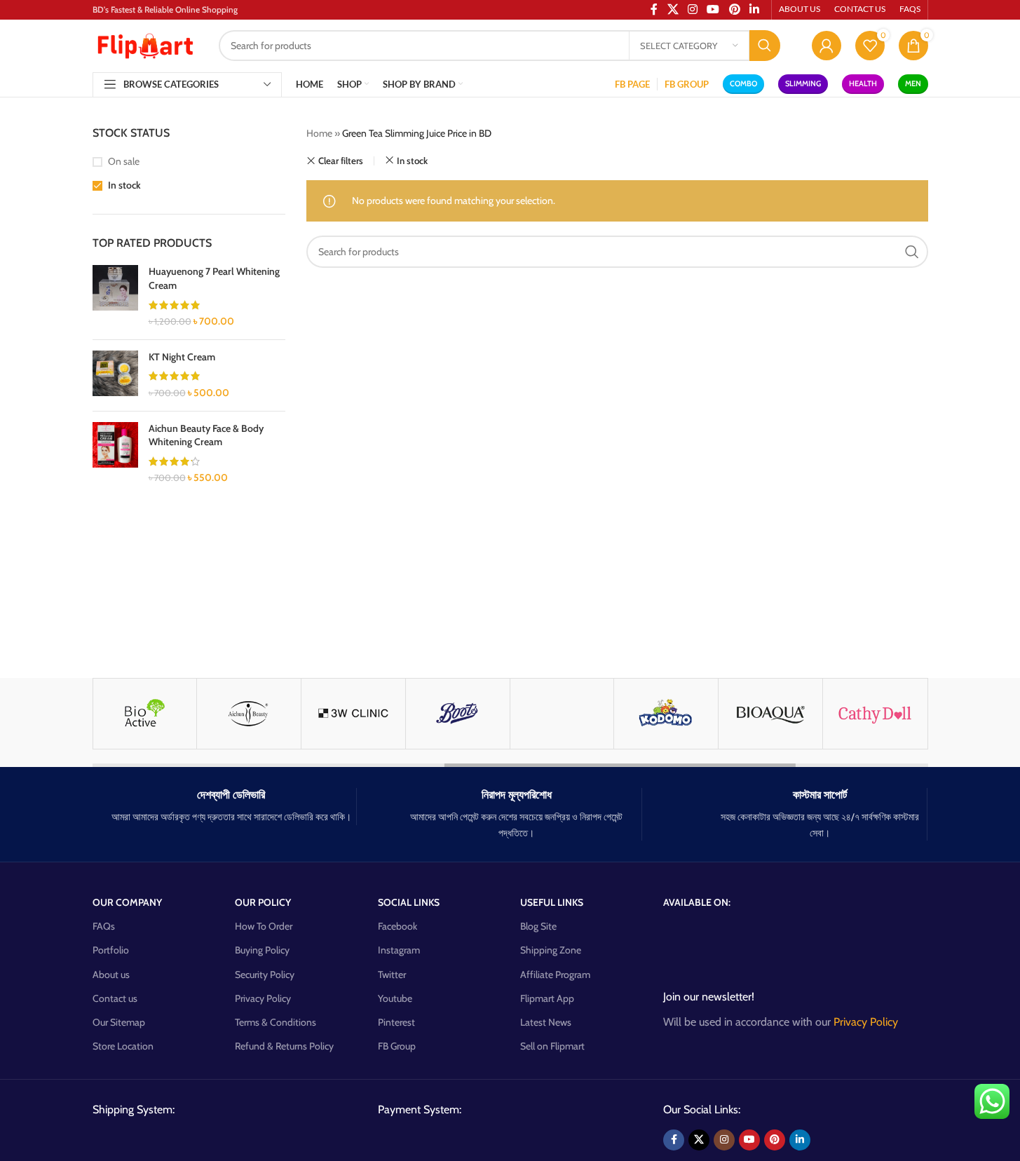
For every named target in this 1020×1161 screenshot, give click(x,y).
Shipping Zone (550, 950)
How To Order (263, 926)
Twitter (392, 974)
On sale (124, 161)
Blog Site (538, 926)
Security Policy (264, 974)
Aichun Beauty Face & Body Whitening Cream (206, 435)
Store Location (123, 1046)
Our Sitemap (119, 1022)
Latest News (545, 1022)
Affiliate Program (555, 974)
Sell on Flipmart (552, 1046)
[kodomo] (666, 714)
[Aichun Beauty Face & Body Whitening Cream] (115, 453)
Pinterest (396, 1022)
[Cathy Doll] (875, 714)
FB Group (397, 1046)
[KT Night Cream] (115, 375)
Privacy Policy (263, 998)
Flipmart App (547, 998)
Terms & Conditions (275, 1022)
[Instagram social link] (724, 1139)
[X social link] (698, 1139)
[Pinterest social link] (774, 1139)
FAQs (104, 926)
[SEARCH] (764, 45)
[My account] (826, 46)
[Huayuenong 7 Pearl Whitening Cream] (115, 296)
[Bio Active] (145, 714)
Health (863, 83)
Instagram (399, 950)
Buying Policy (262, 950)
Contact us (115, 998)
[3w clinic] (353, 714)
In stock (124, 185)
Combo (743, 83)
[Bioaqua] (770, 714)
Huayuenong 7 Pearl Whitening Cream (214, 278)
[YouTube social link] (749, 1139)
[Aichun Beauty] (249, 714)
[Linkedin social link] (799, 1139)
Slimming (803, 83)
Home (319, 133)
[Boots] (458, 714)
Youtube (395, 998)
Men (913, 83)
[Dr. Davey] (562, 714)
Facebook (397, 926)
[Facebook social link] (673, 1139)
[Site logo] (145, 44)
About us (111, 974)
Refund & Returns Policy (284, 1046)
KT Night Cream (182, 357)
